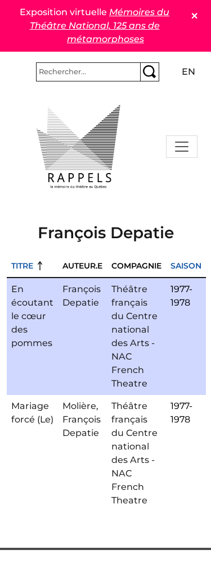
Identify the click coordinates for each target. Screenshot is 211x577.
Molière (79, 406)
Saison (185, 266)
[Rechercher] (149, 71)
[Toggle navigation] (181, 146)
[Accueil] (79, 146)
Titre (22, 266)
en (188, 71)
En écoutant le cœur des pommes (32, 316)
